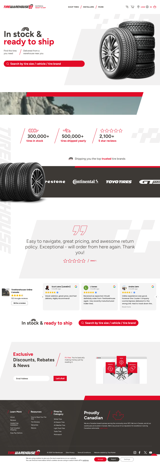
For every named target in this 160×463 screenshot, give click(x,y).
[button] (156, 297)
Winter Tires (58, 419)
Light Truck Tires (59, 428)
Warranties (34, 425)
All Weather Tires (59, 425)
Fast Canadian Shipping (15, 429)
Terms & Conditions (84, 452)
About (12, 417)
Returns (33, 428)
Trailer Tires (57, 431)
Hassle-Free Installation (14, 424)
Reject (113, 459)
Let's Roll (60, 378)
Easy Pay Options (16, 433)
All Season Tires (59, 422)
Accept (100, 459)
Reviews (13, 420)
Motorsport (58, 434)
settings (86, 460)
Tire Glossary (35, 422)
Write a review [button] (19, 303)
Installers (88, 7)
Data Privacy (70, 452)
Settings (127, 459)
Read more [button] (126, 307)
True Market (111, 452)
